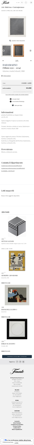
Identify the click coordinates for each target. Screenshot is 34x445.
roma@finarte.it (18, 407)
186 (2, 239)
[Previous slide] (3, 51)
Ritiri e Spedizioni (17, 429)
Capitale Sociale (15, 386)
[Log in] (25, 2)
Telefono (13, 393)
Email (14, 396)
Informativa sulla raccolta (10, 443)
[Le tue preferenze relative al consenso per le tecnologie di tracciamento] (8, 442)
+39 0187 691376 (19, 414)
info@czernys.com (18, 417)
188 (2, 307)
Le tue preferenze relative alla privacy (18, 440)
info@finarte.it (18, 396)
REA (14, 384)
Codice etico (17, 428)
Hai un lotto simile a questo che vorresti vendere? (17, 94)
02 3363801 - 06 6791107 (8, 171)
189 (2, 341)
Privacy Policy (17, 426)
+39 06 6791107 (19, 403)
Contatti (17, 421)
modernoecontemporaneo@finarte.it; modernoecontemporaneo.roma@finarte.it (13, 167)
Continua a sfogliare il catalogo (17, 356)
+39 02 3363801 (19, 393)
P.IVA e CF (14, 382)
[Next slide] (30, 51)
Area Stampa (17, 423)
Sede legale (14, 379)
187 (2, 273)
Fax (13, 394)
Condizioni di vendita (17, 424)
